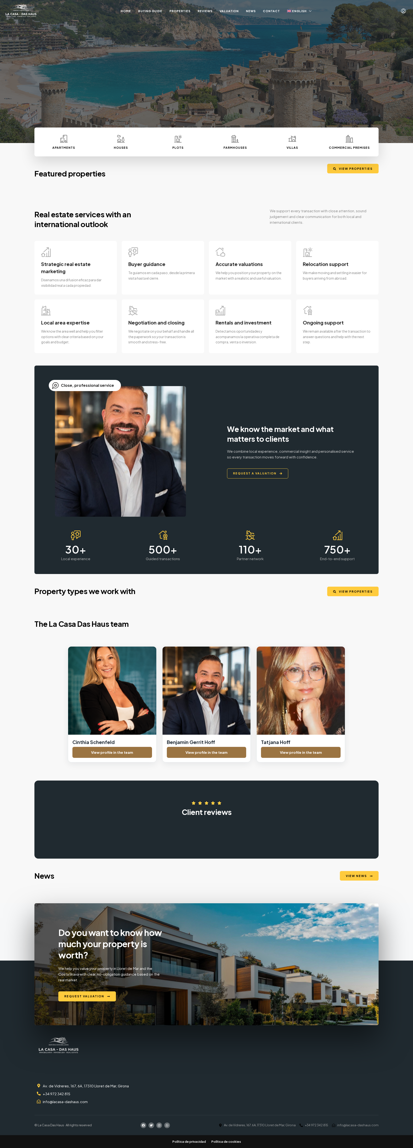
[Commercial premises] (349, 139)
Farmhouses (235, 147)
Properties (179, 11)
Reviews (205, 11)
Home (126, 11)
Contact (271, 11)
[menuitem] (403, 11)
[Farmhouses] (235, 139)
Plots (178, 147)
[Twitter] (151, 1125)
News (251, 11)
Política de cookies (226, 1141)
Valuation (229, 11)
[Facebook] (143, 1125)
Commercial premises (349, 147)
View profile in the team (112, 752)
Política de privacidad (189, 1141)
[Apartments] (64, 139)
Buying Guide (150, 11)
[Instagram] (159, 1125)
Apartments (63, 147)
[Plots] (178, 139)
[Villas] (292, 139)
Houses (121, 147)
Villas (292, 147)
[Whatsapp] (167, 1125)
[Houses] (121, 139)
